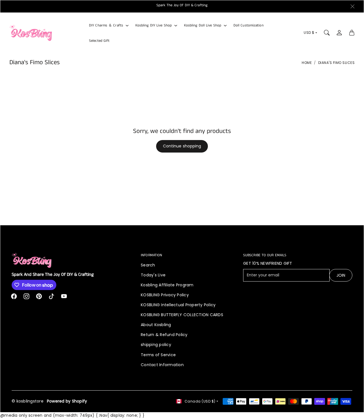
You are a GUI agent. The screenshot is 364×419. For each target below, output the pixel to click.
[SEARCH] (326, 32)
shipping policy (156, 344)
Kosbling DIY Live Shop (153, 25)
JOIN (340, 275)
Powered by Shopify (67, 401)
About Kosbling (156, 325)
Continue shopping (182, 146)
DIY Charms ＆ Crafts (106, 25)
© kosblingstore (28, 401)
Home (307, 62)
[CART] (352, 32)
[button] (14, 296)
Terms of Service (158, 355)
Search (148, 265)
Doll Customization (248, 25)
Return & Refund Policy (164, 334)
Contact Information (162, 365)
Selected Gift (99, 40)
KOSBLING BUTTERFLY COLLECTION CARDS (182, 315)
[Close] (352, 6)
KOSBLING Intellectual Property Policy (178, 305)
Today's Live (153, 275)
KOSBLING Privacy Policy (165, 295)
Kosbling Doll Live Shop (202, 25)
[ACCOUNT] (339, 32)
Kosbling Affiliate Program (167, 285)
